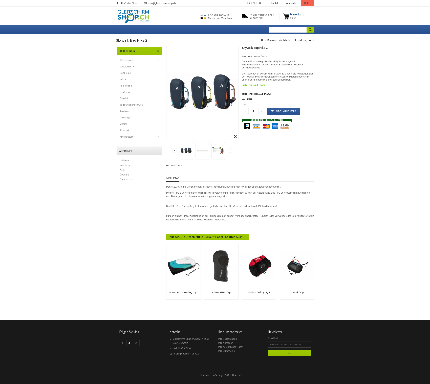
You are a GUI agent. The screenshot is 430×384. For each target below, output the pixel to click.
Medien (123, 124)
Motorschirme (127, 66)
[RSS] (129, 343)
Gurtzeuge (125, 73)
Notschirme (126, 85)
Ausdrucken (176, 165)
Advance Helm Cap (221, 292)
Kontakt (275, 3)
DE (254, 3)
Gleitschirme (126, 60)
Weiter (230, 150)
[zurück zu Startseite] (262, 40)
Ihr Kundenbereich (230, 331)
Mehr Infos (172, 178)
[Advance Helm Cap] (221, 266)
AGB (122, 170)
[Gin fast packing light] (259, 266)
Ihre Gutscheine (226, 351)
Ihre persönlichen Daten (230, 347)
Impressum (126, 165)
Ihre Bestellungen (227, 339)
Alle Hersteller (127, 136)
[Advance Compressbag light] (183, 266)
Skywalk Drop (297, 292)
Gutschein (125, 130)
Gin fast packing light (259, 292)
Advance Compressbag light (183, 292)
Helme (123, 79)
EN (259, 3)
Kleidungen (125, 117)
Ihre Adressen (225, 343)
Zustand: (247, 56)
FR (248, 3)
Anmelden (291, 3)
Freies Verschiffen (261, 14)
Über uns (124, 174)
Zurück (175, 150)
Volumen (247, 99)
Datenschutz (127, 179)
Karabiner (125, 111)
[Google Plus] (136, 343)
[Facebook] (122, 343)
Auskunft (126, 151)
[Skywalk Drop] (297, 266)
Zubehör (124, 98)
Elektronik (125, 92)
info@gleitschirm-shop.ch (162, 3)
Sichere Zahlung (219, 14)
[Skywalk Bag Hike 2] (186, 150)
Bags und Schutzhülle (131, 105)
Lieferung (125, 160)
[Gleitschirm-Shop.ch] (133, 16)
